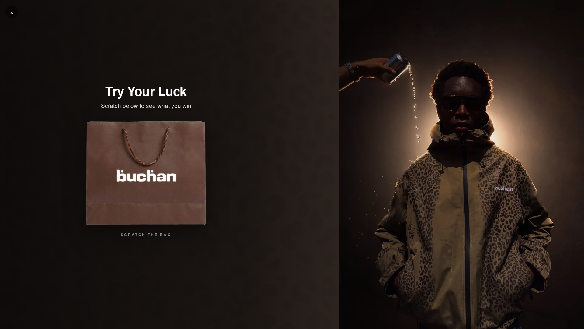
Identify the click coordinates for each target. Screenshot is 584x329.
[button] (146, 173)
